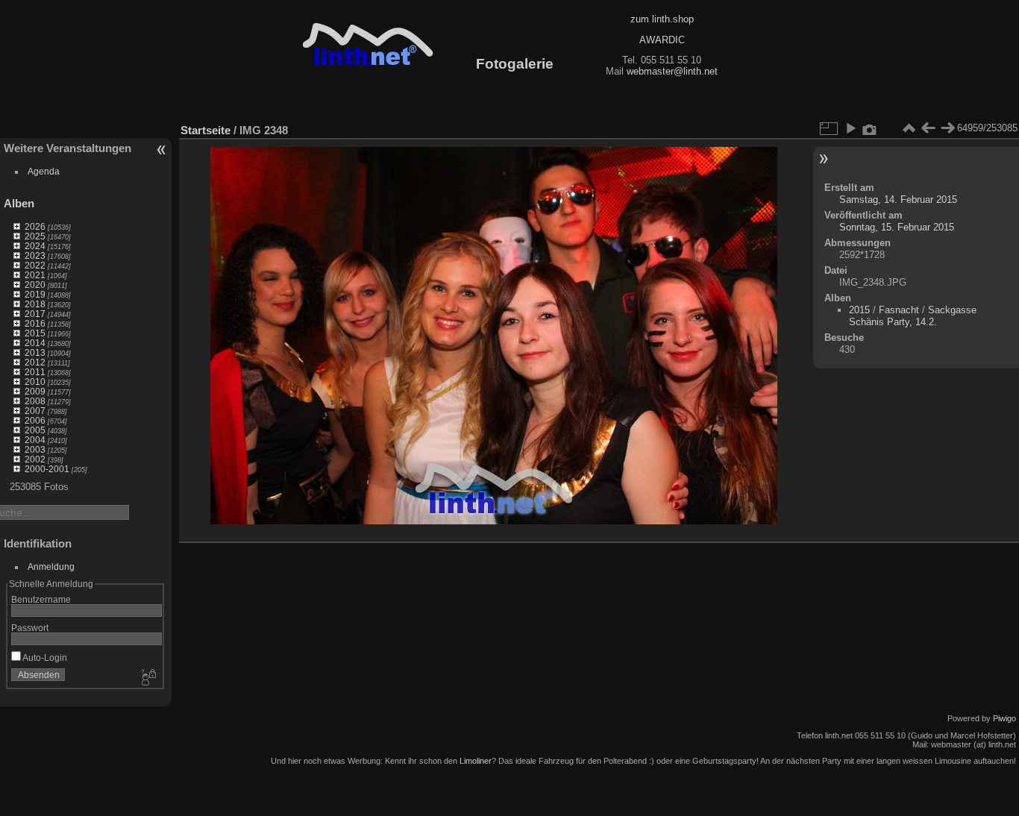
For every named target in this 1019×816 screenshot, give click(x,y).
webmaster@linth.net (672, 71)
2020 (35, 284)
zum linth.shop (662, 19)
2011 (35, 372)
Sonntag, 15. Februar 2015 (896, 227)
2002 (35, 459)
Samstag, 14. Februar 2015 (898, 199)
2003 (35, 449)
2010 (35, 381)
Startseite (206, 130)
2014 (35, 343)
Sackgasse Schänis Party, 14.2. (912, 315)
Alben (19, 203)
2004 (35, 440)
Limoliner (476, 760)
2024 (35, 246)
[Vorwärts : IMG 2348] (947, 128)
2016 (35, 323)
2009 (35, 391)
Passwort (29, 628)
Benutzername (41, 599)
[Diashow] (850, 128)
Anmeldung (51, 566)
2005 (35, 430)
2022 (35, 265)
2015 (35, 333)
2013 (35, 352)
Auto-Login (44, 657)
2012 (35, 362)
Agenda (44, 171)
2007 (35, 410)
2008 (35, 401)
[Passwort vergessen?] (147, 678)
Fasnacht (899, 310)
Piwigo (1004, 718)
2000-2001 (47, 469)
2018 (35, 304)
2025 (35, 236)
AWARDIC (662, 39)
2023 (35, 255)
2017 (35, 313)
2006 (35, 420)
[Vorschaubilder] (908, 128)
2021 (35, 275)
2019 (35, 294)
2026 (35, 226)
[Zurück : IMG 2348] (928, 128)
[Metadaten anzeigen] (870, 128)
